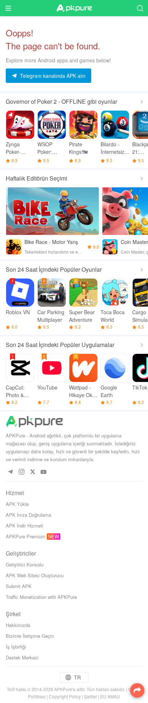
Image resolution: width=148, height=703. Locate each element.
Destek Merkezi (22, 657)
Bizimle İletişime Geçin (30, 635)
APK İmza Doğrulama (28, 514)
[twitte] (32, 472)
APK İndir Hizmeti (24, 525)
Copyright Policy (65, 696)
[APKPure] (74, 8)
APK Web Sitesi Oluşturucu (35, 575)
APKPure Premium (25, 536)
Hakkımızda (18, 625)
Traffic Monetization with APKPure (41, 596)
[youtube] (43, 472)
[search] (140, 8)
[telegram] (10, 472)
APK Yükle (17, 503)
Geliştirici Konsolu (24, 564)
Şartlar (90, 696)
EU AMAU (110, 696)
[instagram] (21, 472)
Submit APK (19, 586)
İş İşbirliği (16, 646)
